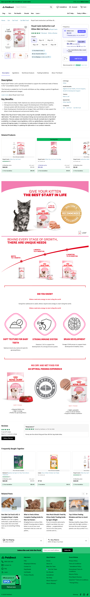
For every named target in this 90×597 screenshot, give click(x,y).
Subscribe (67, 550)
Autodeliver (50, 575)
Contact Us (27, 566)
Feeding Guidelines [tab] (43, 73)
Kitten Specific (67, 102)
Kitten (64, 83)
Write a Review (52, 33)
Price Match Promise (75, 577)
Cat (64, 108)
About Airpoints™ (51, 580)
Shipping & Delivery (30, 564)
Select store (85, 2)
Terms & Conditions (75, 564)
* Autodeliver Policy (75, 566)
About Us (49, 564)
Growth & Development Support (71, 91)
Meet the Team (51, 566)
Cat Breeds (27, 572)
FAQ (25, 561)
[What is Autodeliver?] (75, 41)
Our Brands (49, 572)
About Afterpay (51, 583)
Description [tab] (5, 73)
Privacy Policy (73, 561)
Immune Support (80, 88)
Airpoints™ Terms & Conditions (78, 580)
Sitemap (75, 594)
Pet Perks (49, 578)
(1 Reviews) (43, 33)
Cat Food (69, 108)
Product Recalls (29, 575)
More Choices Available (18, 470)
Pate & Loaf (66, 96)
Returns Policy (73, 574)
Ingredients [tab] (15, 73)
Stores (48, 561)
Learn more (27, 2)
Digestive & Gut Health (69, 88)
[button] (62, 7)
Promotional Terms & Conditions (75, 570)
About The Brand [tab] (57, 73)
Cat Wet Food (77, 108)
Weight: (33, 37)
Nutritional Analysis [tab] (28, 73)
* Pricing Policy (73, 583)
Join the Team (52, 569)
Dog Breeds (27, 569)
